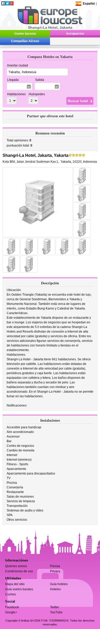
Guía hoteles (59, 584)
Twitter (54, 607)
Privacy (55, 571)
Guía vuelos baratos (19, 589)
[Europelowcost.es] (49, 23)
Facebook (12, 607)
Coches (10, 594)
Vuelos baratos (25, 33)
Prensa (55, 566)
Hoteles (55, 589)
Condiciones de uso (19, 571)
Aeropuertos (75, 33)
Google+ (11, 612)
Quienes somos (16, 566)
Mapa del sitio (15, 584)
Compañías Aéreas (25, 41)
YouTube (56, 612)
